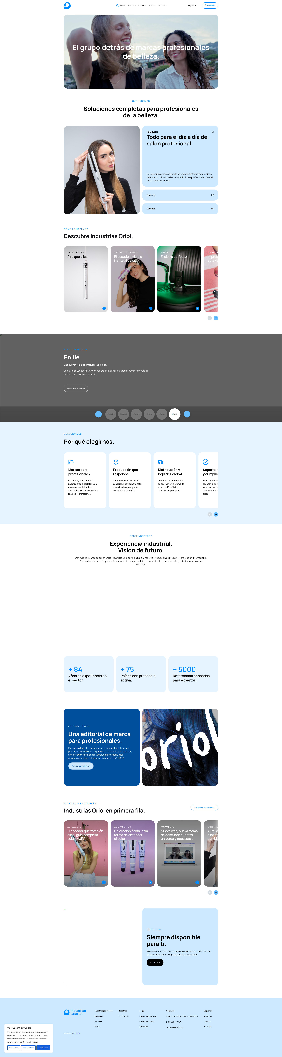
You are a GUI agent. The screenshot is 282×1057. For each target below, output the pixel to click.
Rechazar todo (28, 1048)
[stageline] (111, 414)
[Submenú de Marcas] (135, 5)
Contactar (155, 962)
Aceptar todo (43, 1048)
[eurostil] (136, 414)
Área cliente (210, 5)
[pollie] (174, 414)
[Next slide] (216, 318)
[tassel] (161, 414)
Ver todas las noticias (204, 807)
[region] (28, 1038)
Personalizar (13, 1048)
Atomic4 (76, 1033)
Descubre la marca (76, 388)
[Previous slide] (210, 318)
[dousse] (123, 414)
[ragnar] (149, 414)
